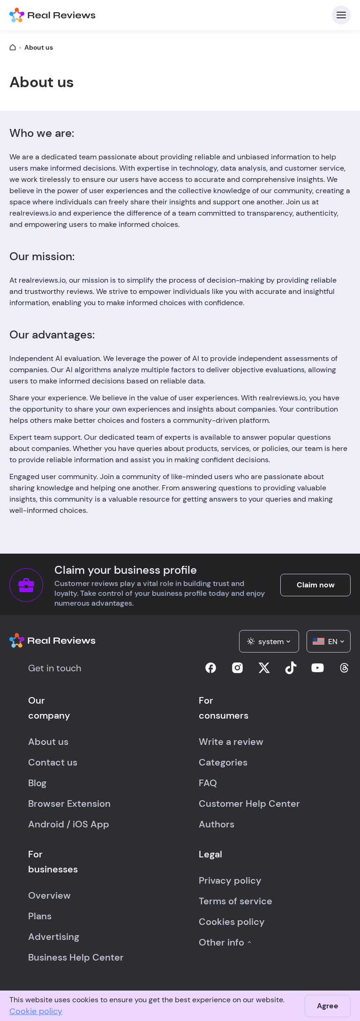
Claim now (316, 585)
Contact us (52, 762)
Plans (40, 916)
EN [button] (333, 641)
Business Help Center (76, 957)
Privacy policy (230, 880)
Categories (223, 762)
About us (48, 742)
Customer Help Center (249, 803)
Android (46, 824)
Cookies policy (232, 922)
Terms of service (235, 901)
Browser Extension (69, 803)
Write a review (231, 742)
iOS (80, 824)
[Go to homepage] (12, 47)
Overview (49, 895)
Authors (216, 824)
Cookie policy (35, 1011)
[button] (269, 641)
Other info (221, 942)
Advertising (53, 937)
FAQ (208, 783)
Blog (37, 783)
